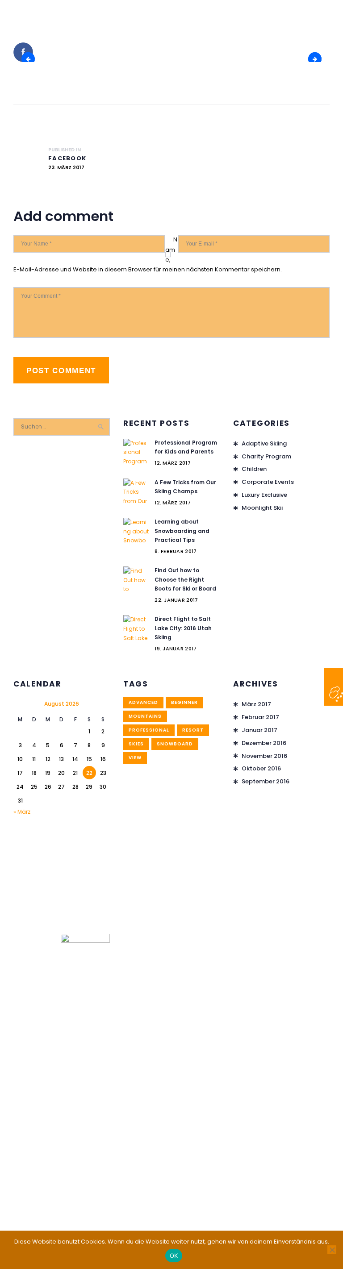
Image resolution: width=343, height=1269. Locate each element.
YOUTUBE (31, 58)
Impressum (83, 1210)
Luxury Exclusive (264, 495)
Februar (260, 717)
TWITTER (318, 58)
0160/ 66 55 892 (35, 1142)
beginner (184, 702)
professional (149, 730)
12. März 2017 (173, 462)
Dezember (264, 743)
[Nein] (331, 1249)
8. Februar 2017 (176, 551)
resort (193, 730)
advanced (143, 702)
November (264, 756)
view (135, 757)
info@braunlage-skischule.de (56, 1174)
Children (254, 469)
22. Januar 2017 (176, 599)
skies (136, 744)
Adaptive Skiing (264, 443)
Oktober (261, 768)
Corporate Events (268, 482)
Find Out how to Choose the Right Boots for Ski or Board (185, 579)
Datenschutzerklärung (136, 1210)
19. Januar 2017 (176, 648)
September (265, 781)
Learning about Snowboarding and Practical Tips (182, 531)
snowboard (175, 744)
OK (174, 1255)
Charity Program (266, 456)
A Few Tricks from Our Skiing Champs (185, 486)
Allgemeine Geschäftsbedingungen (224, 1210)
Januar (259, 730)
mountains (145, 716)
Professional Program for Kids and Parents (186, 447)
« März (21, 811)
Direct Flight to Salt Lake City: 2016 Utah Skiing (183, 628)
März (256, 704)
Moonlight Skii (262, 507)
